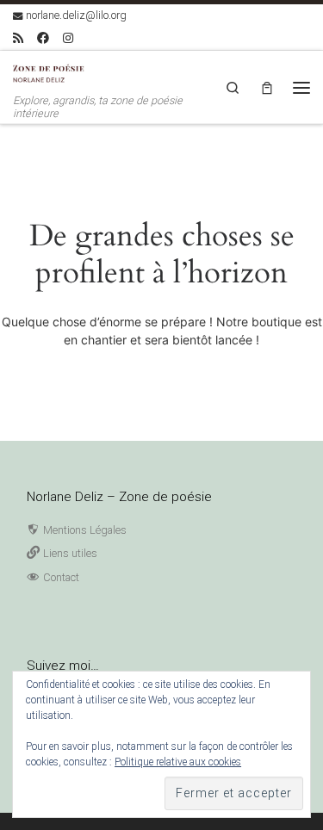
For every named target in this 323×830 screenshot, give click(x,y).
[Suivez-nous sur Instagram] (68, 38)
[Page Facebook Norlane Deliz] (43, 38)
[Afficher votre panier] (267, 87)
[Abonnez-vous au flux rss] (18, 38)
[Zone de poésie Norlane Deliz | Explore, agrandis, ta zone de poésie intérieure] (51, 72)
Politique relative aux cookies (178, 762)
